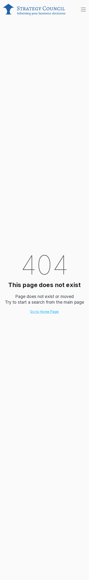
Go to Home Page (44, 312)
